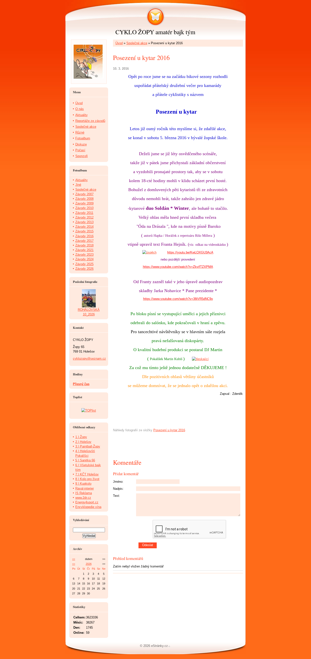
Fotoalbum (82, 138)
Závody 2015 (84, 231)
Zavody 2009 (84, 203)
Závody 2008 (84, 199)
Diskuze (81, 144)
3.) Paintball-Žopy (87, 446)
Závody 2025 (84, 264)
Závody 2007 (84, 194)
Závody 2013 (84, 222)
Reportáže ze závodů (90, 121)
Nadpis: (118, 488)
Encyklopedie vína (88, 507)
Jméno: (118, 481)
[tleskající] (200, 359)
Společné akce (136, 43)
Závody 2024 (84, 259)
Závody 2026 (84, 268)
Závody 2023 (84, 254)
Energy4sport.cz (86, 502)
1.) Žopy (81, 437)
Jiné (78, 184)
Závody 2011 (84, 213)
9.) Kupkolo (83, 483)
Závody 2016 (84, 236)
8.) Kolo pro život (87, 479)
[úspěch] (149, 252)
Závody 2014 (84, 226)
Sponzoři (81, 156)
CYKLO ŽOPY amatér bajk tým (155, 32)
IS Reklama (83, 493)
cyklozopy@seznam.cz (89, 358)
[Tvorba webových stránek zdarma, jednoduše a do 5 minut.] (169, 646)
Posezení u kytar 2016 (169, 430)
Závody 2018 (84, 245)
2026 (89, 563)
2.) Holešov (83, 442)
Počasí (80, 150)
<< (73, 559)
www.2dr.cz (83, 497)
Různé (79, 132)
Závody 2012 (84, 217)
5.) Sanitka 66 (85, 460)
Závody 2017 (84, 241)
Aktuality (81, 115)
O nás (79, 109)
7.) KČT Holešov (87, 474)
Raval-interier (84, 488)
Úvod (119, 43)
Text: (116, 496)
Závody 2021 (84, 250)
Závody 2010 (84, 208)
